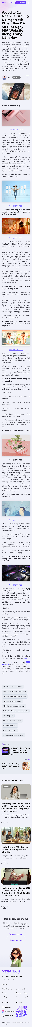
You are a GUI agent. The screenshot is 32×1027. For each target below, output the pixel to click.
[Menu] (29, 3)
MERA (26, 658)
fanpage (9, 662)
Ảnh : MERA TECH (16, 130)
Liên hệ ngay (22, 2)
